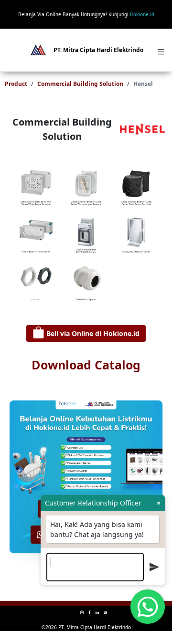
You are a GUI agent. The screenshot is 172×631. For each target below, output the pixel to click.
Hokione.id (142, 14)
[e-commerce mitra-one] (105, 612)
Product (16, 84)
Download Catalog (86, 365)
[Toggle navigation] (159, 50)
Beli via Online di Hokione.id (92, 333)
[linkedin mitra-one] (97, 612)
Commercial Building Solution (80, 84)
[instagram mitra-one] (82, 612)
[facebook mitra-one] (89, 612)
